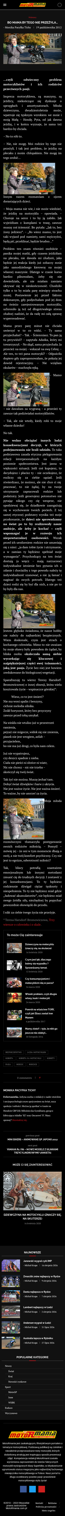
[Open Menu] (5, 5)
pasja (8, 1064)
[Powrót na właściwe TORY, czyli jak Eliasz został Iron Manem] (14, 1015)
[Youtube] (41, 1489)
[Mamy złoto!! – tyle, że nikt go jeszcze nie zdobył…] (14, 1032)
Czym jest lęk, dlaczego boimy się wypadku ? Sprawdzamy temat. (38, 963)
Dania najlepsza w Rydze (36, 1292)
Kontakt (39, 1503)
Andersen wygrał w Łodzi (37, 1323)
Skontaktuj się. (19, 1120)
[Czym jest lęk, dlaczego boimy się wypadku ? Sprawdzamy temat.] (14, 965)
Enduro (8, 1407)
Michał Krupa (31, 1265)
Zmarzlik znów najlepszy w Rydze (41, 1276)
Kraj (10, 1376)
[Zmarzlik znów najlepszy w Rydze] (11, 1281)
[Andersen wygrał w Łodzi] (11, 1327)
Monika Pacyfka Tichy (18, 27)
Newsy (8, 1365)
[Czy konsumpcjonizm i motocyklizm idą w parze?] (14, 982)
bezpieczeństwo (14, 1052)
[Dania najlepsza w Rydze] (11, 1296)
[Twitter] (32, 1489)
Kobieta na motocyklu (30, 1058)
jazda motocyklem (36, 1052)
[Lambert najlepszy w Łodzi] (11, 1312)
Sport (8, 1387)
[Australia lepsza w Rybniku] (11, 1343)
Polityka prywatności (46, 1506)
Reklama (52, 1503)
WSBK (11, 1402)
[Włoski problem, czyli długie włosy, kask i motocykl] (14, 998)
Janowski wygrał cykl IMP (37, 1261)
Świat (11, 1371)
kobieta (9, 1058)
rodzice (33, 1064)
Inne (10, 1397)
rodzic (19, 1064)
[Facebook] (23, 1489)
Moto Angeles (48, 1510)
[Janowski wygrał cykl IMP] (11, 1266)
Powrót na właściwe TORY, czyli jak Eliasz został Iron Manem (39, 1013)
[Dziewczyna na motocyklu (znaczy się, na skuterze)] (14, 948)
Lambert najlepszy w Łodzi (38, 1307)
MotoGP (12, 1392)
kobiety (51, 1058)
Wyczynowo (11, 1413)
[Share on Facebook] (44, 1077)
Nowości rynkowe (17, 1381)
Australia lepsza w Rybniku (38, 1338)
